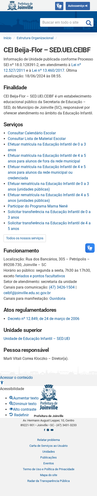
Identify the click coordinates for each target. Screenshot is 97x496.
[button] (2, 383)
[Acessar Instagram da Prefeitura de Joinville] (48, 431)
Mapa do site (48, 475)
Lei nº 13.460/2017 (48, 70)
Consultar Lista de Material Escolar (37, 138)
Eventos (48, 463)
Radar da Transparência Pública (48, 481)
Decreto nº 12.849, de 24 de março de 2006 (43, 318)
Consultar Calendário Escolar (32, 133)
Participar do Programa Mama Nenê (38, 206)
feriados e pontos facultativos (40, 276)
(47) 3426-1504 (62, 287)
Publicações (48, 457)
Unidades (48, 451)
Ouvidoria (57, 298)
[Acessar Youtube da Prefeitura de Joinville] (52, 431)
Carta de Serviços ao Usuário (48, 445)
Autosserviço (76, 6)
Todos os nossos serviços (24, 238)
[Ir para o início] (20, 5)
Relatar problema (48, 440)
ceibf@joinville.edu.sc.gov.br (27, 293)
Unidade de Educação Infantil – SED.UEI (37, 338)
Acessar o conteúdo (16, 377)
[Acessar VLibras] (59, 6)
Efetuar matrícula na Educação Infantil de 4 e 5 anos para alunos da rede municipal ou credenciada (47, 172)
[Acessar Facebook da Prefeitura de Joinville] (44, 431)
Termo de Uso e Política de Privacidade (48, 469)
